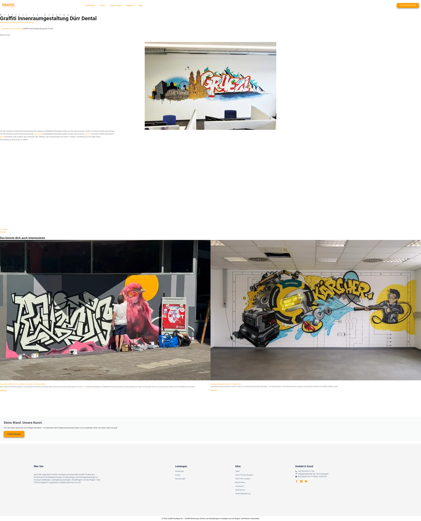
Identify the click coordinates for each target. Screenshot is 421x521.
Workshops (90, 5)
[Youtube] (306, 481)
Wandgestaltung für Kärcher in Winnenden (225, 384)
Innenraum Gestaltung (25, 22)
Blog (140, 5)
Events (102, 5)
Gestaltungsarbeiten (8, 22)
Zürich (87, 134)
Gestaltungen (116, 5)
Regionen (130, 5)
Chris (2, 137)
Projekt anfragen (14, 434)
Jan (84, 387)
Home (4, 29)
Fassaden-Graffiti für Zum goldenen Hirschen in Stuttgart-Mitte (22, 384)
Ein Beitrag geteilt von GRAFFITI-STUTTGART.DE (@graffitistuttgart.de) (30, 224)
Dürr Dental (38, 134)
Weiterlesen (3, 390)
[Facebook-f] (296, 481)
